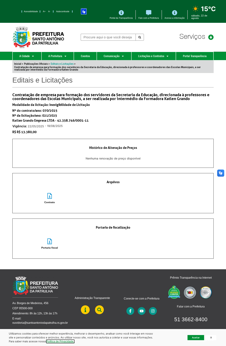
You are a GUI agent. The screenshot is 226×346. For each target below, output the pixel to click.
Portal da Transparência (121, 18)
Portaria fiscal (49, 247)
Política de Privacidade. (60, 341)
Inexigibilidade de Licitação (69, 105)
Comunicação (112, 56)
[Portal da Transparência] (121, 12)
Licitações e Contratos (151, 56)
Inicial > (18, 63)
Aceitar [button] (196, 337)
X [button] (211, 337)
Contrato (49, 202)
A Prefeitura (55, 56)
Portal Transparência (195, 56)
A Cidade (24, 56)
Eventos (85, 56)
